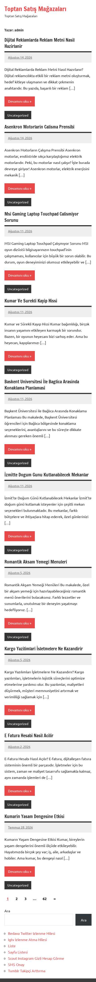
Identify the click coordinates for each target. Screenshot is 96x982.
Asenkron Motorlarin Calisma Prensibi (39, 127)
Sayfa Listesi (18, 952)
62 (45, 898)
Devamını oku (18, 101)
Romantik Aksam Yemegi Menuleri (35, 562)
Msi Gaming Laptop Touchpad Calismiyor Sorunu (41, 217)
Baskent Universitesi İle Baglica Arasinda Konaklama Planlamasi (41, 384)
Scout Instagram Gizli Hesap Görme (36, 958)
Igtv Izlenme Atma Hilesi (27, 939)
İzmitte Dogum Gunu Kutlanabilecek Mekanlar (46, 475)
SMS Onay (16, 964)
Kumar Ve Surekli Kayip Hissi (30, 301)
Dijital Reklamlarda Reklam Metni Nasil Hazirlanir (39, 43)
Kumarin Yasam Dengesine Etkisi (34, 816)
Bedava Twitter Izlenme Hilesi (31, 933)
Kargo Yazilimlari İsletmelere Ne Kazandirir (43, 648)
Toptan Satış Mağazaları (35, 8)
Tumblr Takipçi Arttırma (26, 970)
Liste (12, 945)
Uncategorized (17, 115)
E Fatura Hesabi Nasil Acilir (28, 735)
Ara (7, 911)
